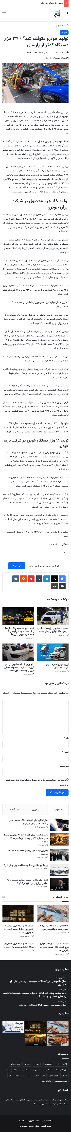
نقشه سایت (34, 1126)
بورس (35, 1069)
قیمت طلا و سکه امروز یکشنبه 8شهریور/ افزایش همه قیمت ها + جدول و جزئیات (19, 929)
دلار (7, 1069)
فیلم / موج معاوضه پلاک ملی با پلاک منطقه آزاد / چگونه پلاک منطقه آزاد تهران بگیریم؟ (19, 631)
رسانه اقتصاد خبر (59, 52)
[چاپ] (54, 586)
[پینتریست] (31, 578)
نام (66, 738)
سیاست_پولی (39, 1075)
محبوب (58, 809)
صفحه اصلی (46, 1126)
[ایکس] (54, 578)
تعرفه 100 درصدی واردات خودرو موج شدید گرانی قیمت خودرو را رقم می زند (54, 947)
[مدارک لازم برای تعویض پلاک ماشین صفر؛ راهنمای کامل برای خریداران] (59, 825)
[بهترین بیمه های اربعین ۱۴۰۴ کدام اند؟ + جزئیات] (59, 855)
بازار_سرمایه (15, 1064)
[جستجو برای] (67, 15)
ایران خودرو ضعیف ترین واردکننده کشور (57, 666)
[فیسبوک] (62, 578)
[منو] (4, 15)
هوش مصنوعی (61, 1081)
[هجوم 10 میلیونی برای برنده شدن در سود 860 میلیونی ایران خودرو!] (53, 616)
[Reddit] (23, 578)
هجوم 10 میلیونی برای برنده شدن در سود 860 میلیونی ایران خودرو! (53, 630)
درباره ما (23, 1126)
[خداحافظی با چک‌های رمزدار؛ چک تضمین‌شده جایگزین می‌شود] (53, 913)
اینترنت (38, 1064)
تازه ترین (36, 809)
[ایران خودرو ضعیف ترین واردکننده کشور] (53, 652)
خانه (64, 25)
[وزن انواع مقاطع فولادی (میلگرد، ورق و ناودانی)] (59, 870)
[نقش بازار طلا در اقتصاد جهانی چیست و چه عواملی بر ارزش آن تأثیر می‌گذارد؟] (59, 884)
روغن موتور (53, 1075)
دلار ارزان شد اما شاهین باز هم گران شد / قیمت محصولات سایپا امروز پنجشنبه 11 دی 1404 (19, 667)
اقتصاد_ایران (62, 1064)
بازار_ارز (27, 1064)
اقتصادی (48, 1064)
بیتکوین (25, 1069)
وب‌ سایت (64, 766)
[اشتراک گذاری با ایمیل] (62, 586)
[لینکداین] (46, 578)
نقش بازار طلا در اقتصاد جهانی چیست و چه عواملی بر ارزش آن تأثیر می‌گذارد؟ (27, 881)
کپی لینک (16, 565)
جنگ (15, 1069)
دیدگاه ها (14, 809)
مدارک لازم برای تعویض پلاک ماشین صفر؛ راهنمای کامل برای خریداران (28, 822)
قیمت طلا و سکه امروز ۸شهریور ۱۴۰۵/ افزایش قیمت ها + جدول (19, 945)
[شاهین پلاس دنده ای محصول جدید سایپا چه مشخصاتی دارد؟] (58, 1040)
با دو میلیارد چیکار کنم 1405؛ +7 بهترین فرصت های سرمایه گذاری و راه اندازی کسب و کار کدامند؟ (26, 838)
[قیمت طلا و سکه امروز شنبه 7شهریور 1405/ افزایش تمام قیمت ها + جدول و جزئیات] (35, 1040)
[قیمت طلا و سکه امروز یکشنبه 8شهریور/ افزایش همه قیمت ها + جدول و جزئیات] (18, 913)
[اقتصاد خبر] (57, 14)
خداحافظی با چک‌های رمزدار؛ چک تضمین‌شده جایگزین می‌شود (53, 927)
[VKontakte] (15, 578)
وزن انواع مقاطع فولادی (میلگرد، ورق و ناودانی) (26, 865)
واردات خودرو (45, 1081)
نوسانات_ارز (13, 1075)
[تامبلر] (39, 578)
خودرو (58, 25)
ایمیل (65, 752)
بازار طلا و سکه (61, 1069)
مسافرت (26, 1075)
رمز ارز (64, 1075)
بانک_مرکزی (46, 1069)
